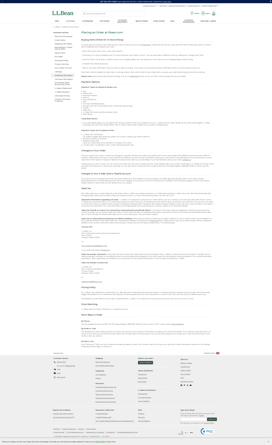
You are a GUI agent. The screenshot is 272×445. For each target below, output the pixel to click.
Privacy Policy (209, 423)
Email (59, 373)
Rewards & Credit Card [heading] (105, 410)
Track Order (145, 363)
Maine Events (142, 378)
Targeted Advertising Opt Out (127, 432)
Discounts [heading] (100, 383)
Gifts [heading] (140, 410)
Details (201, 415)
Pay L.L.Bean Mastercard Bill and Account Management (115, 421)
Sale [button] (173, 21)
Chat (58, 369)
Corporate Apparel (144, 397)
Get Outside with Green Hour (63, 417)
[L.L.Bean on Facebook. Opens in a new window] (181, 385)
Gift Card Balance (144, 421)
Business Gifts (142, 394)
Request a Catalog (187, 381)
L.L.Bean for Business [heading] (147, 390)
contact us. (186, 160)
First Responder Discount (104, 391)
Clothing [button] (70, 21)
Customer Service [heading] (61, 358)
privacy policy (100, 441)
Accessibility (110, 432)
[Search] (84, 13)
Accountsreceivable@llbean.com (94, 246)
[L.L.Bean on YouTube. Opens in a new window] (190, 385)
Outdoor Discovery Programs (63, 413)
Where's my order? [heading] (145, 358)
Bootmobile (142, 382)
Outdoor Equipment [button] (122, 21)
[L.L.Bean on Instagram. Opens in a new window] (187, 385)
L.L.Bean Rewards (193, 6)
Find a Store (142, 374)
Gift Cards (163, 6)
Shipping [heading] (99, 358)
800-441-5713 (61, 362)
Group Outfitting (143, 401)
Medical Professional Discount (106, 387)
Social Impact (185, 367)
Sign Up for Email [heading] (187, 410)
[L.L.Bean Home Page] (63, 13)
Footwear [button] (104, 21)
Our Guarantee (101, 374)
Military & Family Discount (104, 394)
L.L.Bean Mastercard (103, 417)
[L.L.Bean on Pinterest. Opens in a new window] (184, 385)
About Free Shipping (103, 362)
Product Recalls (58, 432)
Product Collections (69, 429)
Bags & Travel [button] (142, 21)
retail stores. (135, 76)
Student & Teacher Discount (105, 398)
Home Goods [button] (159, 21)
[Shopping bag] (214, 13)
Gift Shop (141, 413)
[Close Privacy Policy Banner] (268, 442)
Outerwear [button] (87, 21)
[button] (208, 431)
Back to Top (59, 353)
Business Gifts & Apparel (176, 6)
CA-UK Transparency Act (75, 432)
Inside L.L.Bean (186, 370)
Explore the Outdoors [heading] (62, 410)
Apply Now (167, 2)
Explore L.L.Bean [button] (208, 21)
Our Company (185, 374)
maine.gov (154, 221)
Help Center (61, 377)
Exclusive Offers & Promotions (106, 402)
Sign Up (211, 419)
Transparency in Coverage (95, 432)
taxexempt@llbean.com (91, 282)
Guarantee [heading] (100, 371)
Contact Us (105, 250)
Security (81, 429)
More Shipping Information (105, 365)
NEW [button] (57, 21)
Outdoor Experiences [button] (188, 21)
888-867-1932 (70, 366)
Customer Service (149, 6)
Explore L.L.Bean (186, 363)
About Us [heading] (184, 359)
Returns (98, 378)
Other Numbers (177, 324)
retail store (146, 45)
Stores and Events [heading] (145, 371)
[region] (136, 1)
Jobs (182, 378)
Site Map (56, 429)
